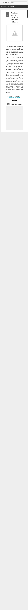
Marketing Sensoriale (14, 97)
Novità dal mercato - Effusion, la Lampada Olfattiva (14, 17)
